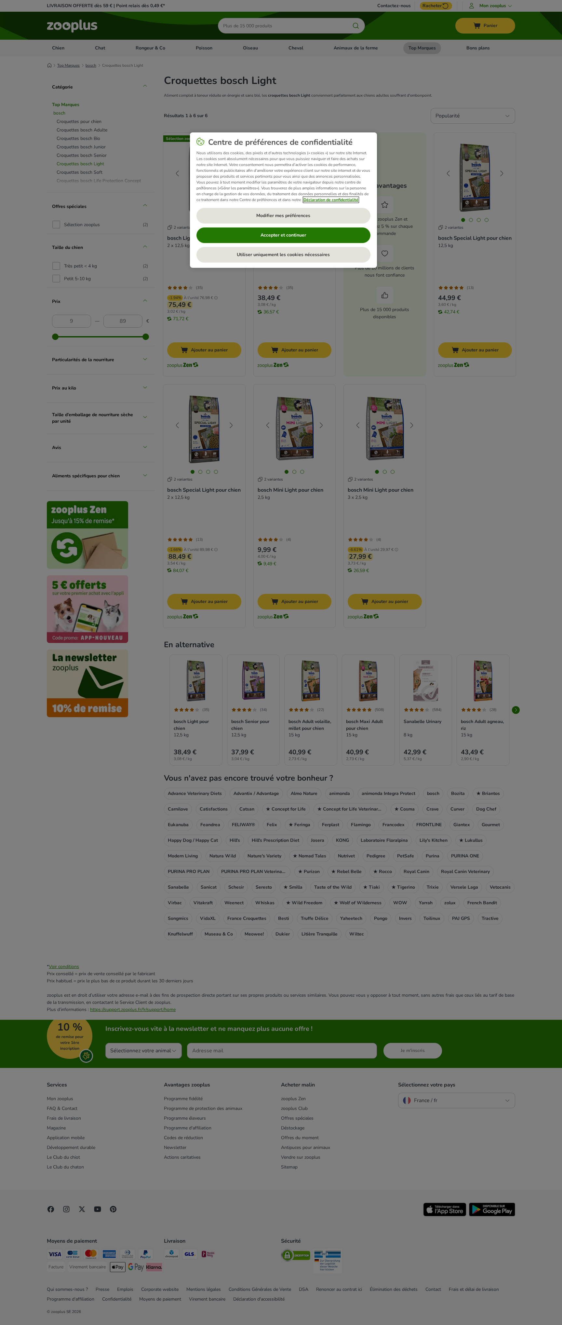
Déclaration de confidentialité (330, 199)
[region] (283, 200)
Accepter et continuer (283, 235)
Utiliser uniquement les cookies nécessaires (283, 255)
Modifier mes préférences (283, 215)
